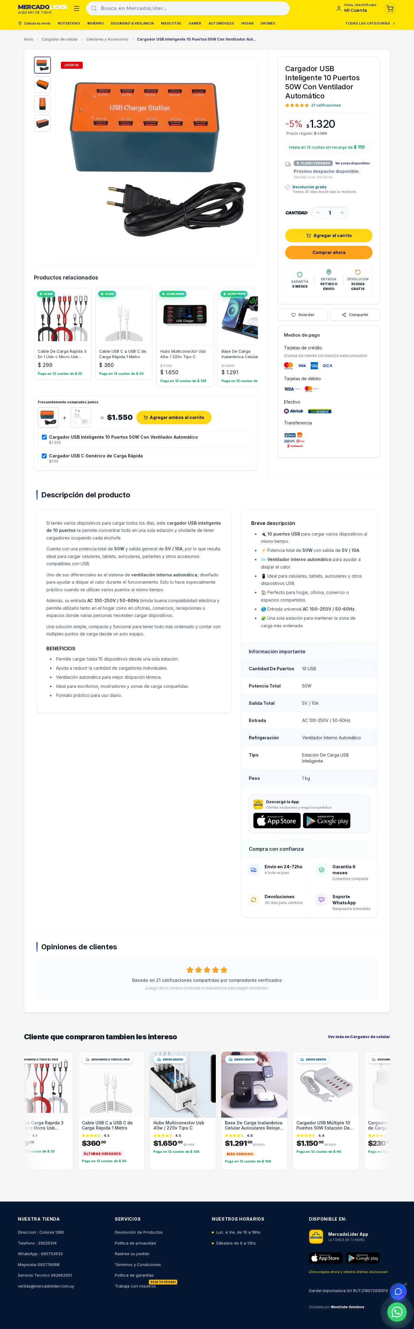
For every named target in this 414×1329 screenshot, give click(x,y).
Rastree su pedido (132, 1253)
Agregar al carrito (332, 235)
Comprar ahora (329, 252)
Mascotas (171, 23)
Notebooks (69, 23)
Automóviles (221, 23)
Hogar (247, 23)
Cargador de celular (60, 39)
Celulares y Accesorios (107, 39)
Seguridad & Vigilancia (132, 23)
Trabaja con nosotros (135, 1286)
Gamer (195, 23)
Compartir (359, 314)
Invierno (95, 23)
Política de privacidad (135, 1243)
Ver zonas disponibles (352, 163)
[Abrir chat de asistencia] (398, 1291)
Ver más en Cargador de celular (359, 1036)
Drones (268, 23)
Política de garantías (134, 1275)
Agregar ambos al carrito (177, 417)
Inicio (28, 39)
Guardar (306, 314)
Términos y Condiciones (138, 1264)
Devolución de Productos (139, 1232)
